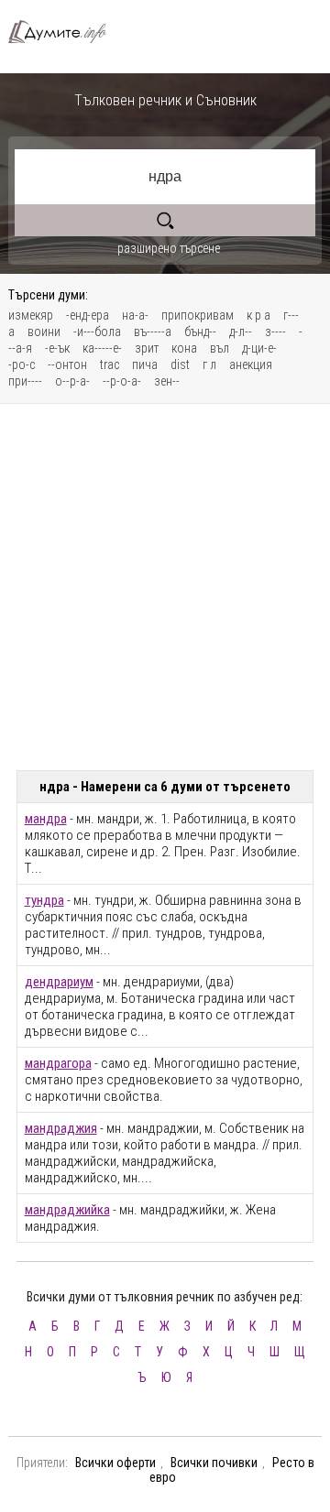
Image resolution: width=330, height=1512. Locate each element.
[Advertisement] (165, 587)
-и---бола (97, 331)
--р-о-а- (122, 381)
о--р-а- (72, 381)
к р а (258, 315)
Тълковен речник (64, 31)
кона (184, 348)
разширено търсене (168, 248)
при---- (25, 381)
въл (219, 348)
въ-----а (152, 331)
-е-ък (57, 348)
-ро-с (21, 364)
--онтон (67, 364)
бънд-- (200, 331)
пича (145, 364)
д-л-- (240, 331)
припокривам (197, 315)
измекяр (30, 315)
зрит (147, 348)
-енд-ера (87, 315)
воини (44, 331)
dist (180, 364)
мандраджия (61, 1128)
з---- (275, 331)
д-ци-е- (259, 348)
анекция (250, 364)
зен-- (167, 381)
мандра (46, 818)
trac (109, 364)
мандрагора (58, 1063)
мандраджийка (67, 1210)
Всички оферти (115, 1462)
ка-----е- (102, 348)
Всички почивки (214, 1462)
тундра (44, 900)
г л (209, 364)
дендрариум (59, 982)
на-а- (135, 315)
